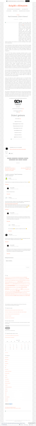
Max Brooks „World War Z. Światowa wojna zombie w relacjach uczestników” (10, 169)
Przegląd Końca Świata (17, 285)
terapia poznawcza (7, 291)
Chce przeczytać (25, 9)
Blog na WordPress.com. (10, 420)
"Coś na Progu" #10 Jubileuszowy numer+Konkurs (12, 335)
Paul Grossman (12, 159)
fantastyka (7, 278)
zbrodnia (25, 159)
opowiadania (23, 283)
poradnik (6, 285)
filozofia (13, 278)
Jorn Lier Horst (22, 280)
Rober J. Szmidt (16, 287)
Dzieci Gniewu (14, 158)
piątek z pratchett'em (27, 283)
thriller (20, 159)
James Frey (10, 280)
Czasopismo (6, 363)
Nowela (6, 375)
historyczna (21, 158)
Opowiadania (7, 379)
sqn (17, 159)
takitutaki (10, 234)
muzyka (10, 283)
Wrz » (7, 352)
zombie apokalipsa (20, 295)
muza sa (7, 283)
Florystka (15, 278)
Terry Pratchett (13, 291)
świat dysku (28, 295)
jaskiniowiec (13, 280)
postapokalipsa (11, 285)
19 (13, 347)
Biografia (6, 361)
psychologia (7, 287)
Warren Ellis (25, 291)
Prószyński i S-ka (26, 285)
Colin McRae (9, 277)
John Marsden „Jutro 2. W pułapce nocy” (26, 168)
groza (21, 278)
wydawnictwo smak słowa (10, 293)
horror (27, 278)
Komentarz (27, 267)
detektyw (9, 158)
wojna (7, 292)
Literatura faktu (7, 373)
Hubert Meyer (7, 280)
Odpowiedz (7, 184)
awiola (10, 178)
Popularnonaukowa (7, 383)
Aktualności (6, 357)
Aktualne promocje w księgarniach (13, 9)
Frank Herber (18, 278)
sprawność (19, 289)
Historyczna (6, 369)
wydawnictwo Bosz (24, 292)
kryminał (26, 158)
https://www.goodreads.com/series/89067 (11, 203)
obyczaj (12, 283)
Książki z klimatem (18, 5)
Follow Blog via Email (10, 320)
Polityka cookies (5, 424)
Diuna (23, 277)
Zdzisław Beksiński (10, 295)
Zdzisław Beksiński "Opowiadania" (9, 337)
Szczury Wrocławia (25, 289)
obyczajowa (15, 283)
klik (23, 24)
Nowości (6, 377)
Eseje (5, 365)
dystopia (25, 277)
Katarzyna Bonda (8, 282)
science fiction (24, 287)
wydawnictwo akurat (18, 292)
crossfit (12, 277)
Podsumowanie (7, 381)
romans (19, 287)
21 (21, 347)
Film (5, 367)
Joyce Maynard (28, 280)
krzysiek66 (20, 19)
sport (17, 289)
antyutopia (6, 277)
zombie (14, 295)
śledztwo (24, 295)
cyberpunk (14, 277)
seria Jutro (10, 289)
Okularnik (19, 283)
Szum (28, 289)
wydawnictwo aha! (11, 292)
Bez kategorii (7, 359)
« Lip (5, 352)
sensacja (7, 289)
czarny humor (18, 277)
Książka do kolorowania (8, 371)
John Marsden (17, 280)
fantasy (11, 278)
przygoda (21, 285)
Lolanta (10, 197)
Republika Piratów (11, 287)
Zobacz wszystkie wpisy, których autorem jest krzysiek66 (18, 149)
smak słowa (14, 289)
